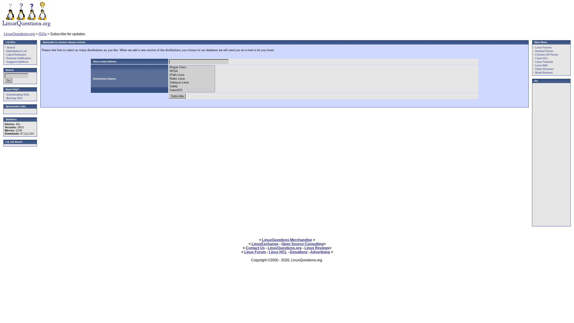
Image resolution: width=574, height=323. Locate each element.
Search (11, 47)
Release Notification (19, 58)
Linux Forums (543, 47)
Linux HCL (541, 58)
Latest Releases (16, 54)
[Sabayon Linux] (192, 83)
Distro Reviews (544, 69)
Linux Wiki (541, 65)
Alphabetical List (16, 51)
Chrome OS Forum (546, 54)
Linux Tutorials (544, 61)
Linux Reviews (316, 248)
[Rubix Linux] (192, 79)
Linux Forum (255, 252)
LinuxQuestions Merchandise (287, 240)
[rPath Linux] (192, 75)
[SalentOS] (192, 90)
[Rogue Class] (192, 67)
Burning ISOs (15, 98)
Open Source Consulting (302, 244)
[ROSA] (192, 71)
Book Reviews (544, 72)
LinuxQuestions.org (19, 34)
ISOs (42, 34)
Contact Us (255, 248)
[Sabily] (192, 86)
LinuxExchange (265, 244)
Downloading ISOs (18, 94)
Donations (299, 252)
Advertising (320, 252)
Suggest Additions (17, 61)
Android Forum (544, 51)
